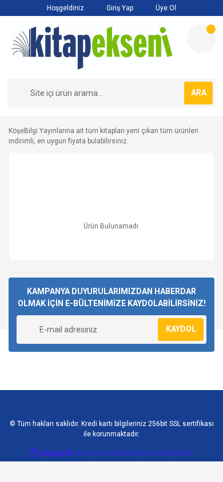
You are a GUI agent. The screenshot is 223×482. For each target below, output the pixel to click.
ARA (198, 92)
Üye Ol (165, 8)
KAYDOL (181, 329)
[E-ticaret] (110, 453)
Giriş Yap (119, 8)
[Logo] (92, 47)
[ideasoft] (51, 453)
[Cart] (201, 39)
